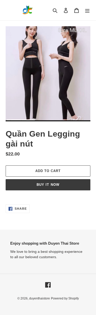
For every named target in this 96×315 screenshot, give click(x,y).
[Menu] (87, 10)
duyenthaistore (39, 298)
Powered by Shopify (65, 298)
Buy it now (48, 185)
